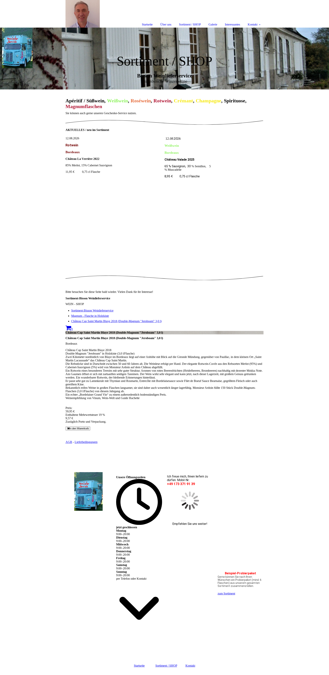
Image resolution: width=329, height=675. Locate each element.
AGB (68, 442)
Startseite (139, 665)
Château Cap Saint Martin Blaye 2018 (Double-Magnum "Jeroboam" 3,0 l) (116, 321)
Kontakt (190, 665)
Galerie (212, 24)
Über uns (165, 24)
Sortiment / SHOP (166, 665)
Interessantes (232, 24)
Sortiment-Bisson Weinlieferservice (92, 310)
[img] (164, 58)
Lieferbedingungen (86, 442)
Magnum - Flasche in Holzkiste (90, 315)
